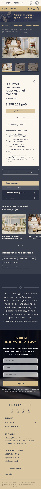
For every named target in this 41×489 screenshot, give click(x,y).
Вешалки (16, 262)
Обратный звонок (14, 468)
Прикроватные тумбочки (12, 267)
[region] (20, 67)
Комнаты (6, 25)
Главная (5, 30)
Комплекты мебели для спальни (21, 30)
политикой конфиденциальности (27, 391)
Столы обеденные (10, 258)
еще (26, 267)
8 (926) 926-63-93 (12, 458)
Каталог (9, 418)
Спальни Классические (10, 31)
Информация (11, 427)
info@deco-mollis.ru (12, 461)
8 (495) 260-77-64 (12, 454)
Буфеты (6, 262)
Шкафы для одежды (27, 258)
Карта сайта (9, 474)
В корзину (20, 117)
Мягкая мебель (32, 25)
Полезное (9, 422)
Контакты (10, 434)
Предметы (17, 25)
